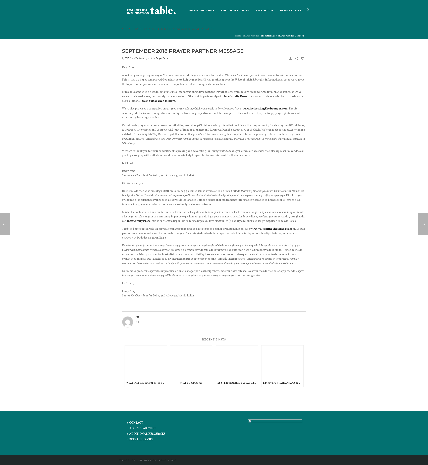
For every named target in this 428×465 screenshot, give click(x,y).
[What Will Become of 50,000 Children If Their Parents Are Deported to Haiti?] (146, 362)
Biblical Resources (235, 10)
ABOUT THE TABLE (201, 10)
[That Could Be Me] (191, 362)
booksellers (167, 101)
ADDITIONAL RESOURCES (147, 434)
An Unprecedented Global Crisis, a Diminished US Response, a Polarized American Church (238, 383)
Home (238, 36)
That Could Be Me (191, 383)
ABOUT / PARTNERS (142, 428)
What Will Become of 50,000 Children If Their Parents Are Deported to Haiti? (146, 383)
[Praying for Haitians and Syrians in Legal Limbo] (282, 362)
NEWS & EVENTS (290, 10)
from (145, 101)
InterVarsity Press (235, 96)
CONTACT (136, 423)
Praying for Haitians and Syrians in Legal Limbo (283, 383)
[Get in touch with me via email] (137, 322)
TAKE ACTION (265, 10)
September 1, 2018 (144, 58)
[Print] (290, 58)
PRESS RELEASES (141, 440)
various (154, 101)
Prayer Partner (251, 36)
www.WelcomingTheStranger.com (265, 109)
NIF (127, 58)
